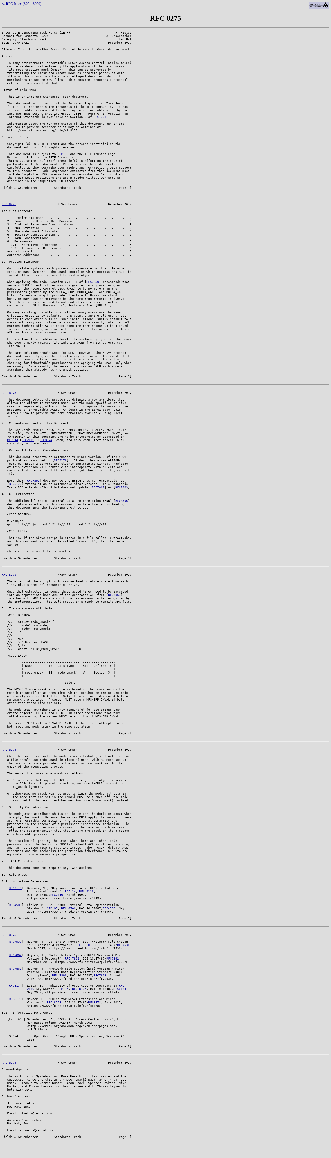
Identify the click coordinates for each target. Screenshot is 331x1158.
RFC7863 (121, 487)
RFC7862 (33, 480)
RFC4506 (121, 500)
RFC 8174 (79, 989)
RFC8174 (46, 440)
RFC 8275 (9, 204)
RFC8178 (60, 460)
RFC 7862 (72, 958)
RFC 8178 (54, 1002)
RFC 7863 (59, 975)
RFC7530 (92, 282)
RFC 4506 (68, 908)
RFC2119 (28, 440)
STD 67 (52, 908)
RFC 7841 (101, 117)
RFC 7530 (83, 945)
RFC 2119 (86, 891)
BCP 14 (12, 440)
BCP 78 (63, 154)
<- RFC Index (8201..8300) (21, 4)
